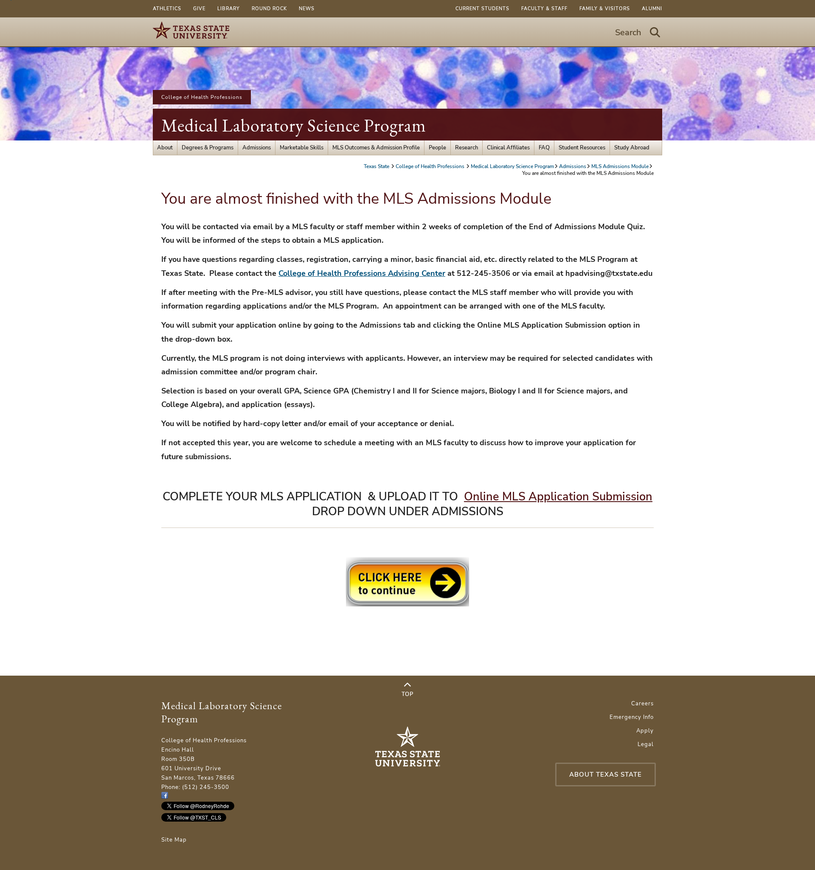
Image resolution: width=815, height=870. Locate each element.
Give (199, 9)
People (437, 148)
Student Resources (582, 148)
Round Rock (269, 9)
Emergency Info (632, 717)
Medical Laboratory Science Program (293, 125)
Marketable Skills (301, 148)
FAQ (544, 148)
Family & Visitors (604, 9)
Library (228, 9)
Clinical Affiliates (508, 148)
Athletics (167, 9)
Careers (642, 703)
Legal (646, 744)
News (307, 9)
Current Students (482, 9)
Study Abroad (631, 148)
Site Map (174, 840)
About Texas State (605, 774)
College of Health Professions (201, 97)
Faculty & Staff (544, 9)
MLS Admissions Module (620, 166)
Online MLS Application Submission (558, 497)
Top (407, 694)
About (165, 148)
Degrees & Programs (207, 148)
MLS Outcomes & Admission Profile (376, 148)
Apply (645, 731)
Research (466, 148)
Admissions (256, 148)
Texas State (377, 166)
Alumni (652, 9)
